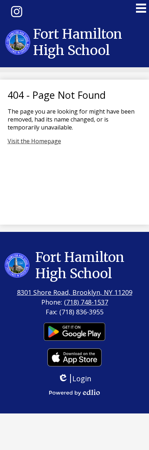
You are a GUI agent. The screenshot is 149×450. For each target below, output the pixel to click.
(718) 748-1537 (86, 302)
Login (77, 378)
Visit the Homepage (34, 141)
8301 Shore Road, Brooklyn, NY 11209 (74, 292)
